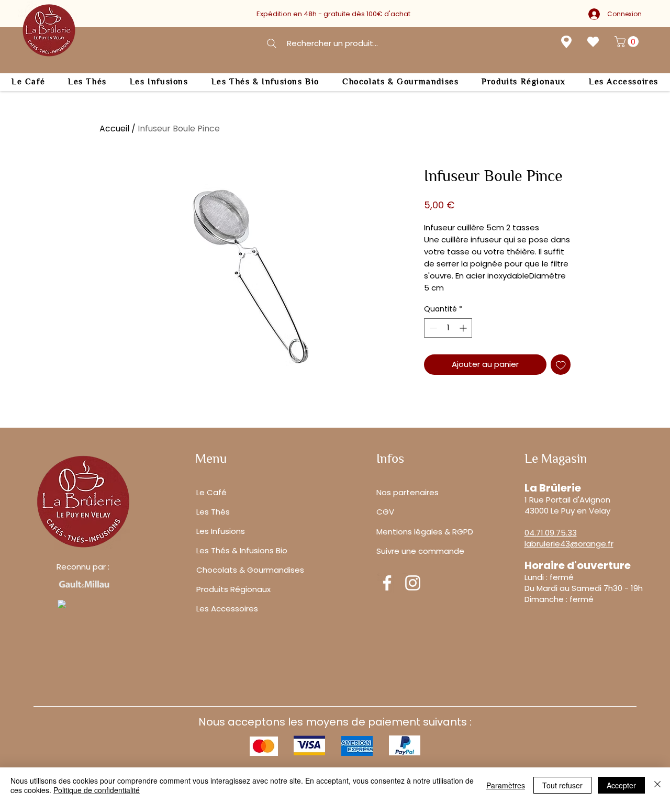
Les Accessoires (227, 608)
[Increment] (464, 328)
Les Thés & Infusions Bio (241, 550)
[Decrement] (432, 328)
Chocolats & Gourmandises (250, 569)
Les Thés (213, 511)
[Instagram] (413, 583)
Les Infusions (220, 531)
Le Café (211, 492)
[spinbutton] (448, 328)
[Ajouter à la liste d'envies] (561, 364)
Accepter (621, 785)
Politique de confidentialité (96, 790)
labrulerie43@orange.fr (568, 543)
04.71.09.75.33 (550, 532)
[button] (628, 41)
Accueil (114, 128)
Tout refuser (562, 785)
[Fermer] (657, 785)
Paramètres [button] (505, 785)
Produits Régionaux (233, 589)
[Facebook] (387, 583)
